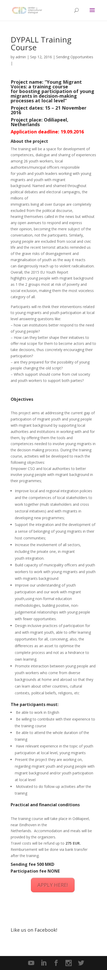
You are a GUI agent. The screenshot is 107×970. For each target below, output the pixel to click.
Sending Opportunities (74, 56)
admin (21, 56)
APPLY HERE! (52, 884)
